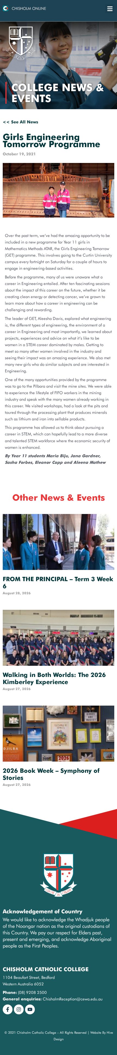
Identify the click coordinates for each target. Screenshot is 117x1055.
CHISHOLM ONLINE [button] (29, 8)
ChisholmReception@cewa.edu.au (73, 999)
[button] (109, 8)
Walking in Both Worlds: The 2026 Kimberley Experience (54, 678)
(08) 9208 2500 (32, 992)
